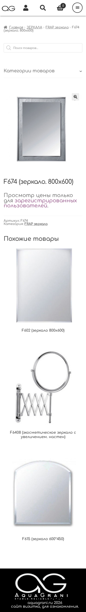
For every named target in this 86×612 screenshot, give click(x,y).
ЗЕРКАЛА (34, 27)
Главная (16, 27)
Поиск (43, 8)
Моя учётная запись (25, 8)
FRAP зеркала (57, 27)
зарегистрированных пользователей (40, 203)
